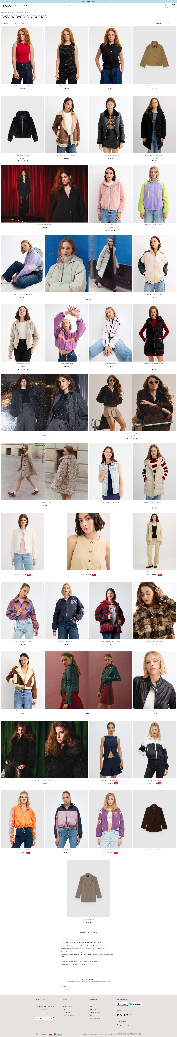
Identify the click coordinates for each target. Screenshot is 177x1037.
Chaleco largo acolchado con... (154, 363)
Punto (85, 964)
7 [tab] (52, 97)
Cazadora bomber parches (110, 850)
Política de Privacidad (88, 1034)
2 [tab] (4, 97)
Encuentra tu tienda (45, 1018)
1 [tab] (3, 97)
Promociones (66, 1012)
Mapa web (138, 1034)
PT (125, 1025)
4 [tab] (49, 97)
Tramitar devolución (68, 1015)
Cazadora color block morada (23, 294)
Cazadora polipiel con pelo (110, 155)
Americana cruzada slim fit (154, 850)
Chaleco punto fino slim (22, 86)
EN (128, 1025)
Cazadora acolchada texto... (154, 224)
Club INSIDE (93, 1006)
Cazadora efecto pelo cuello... (44, 780)
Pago (64, 1009)
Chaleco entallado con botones (110, 780)
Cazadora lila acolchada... (67, 641)
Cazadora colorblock (66, 850)
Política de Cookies (98, 1034)
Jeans (76, 964)
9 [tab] (54, 305)
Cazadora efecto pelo (23, 155)
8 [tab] (9, 236)
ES (121, 1025)
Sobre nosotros (94, 1009)
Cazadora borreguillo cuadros (154, 641)
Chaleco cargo (110, 86)
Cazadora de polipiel (110, 363)
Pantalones (66, 964)
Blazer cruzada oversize (44, 224)
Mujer (17, 6)
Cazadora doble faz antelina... (66, 155)
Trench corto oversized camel (154, 86)
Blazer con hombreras (154, 572)
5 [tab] (6, 97)
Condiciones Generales (123, 1034)
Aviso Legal (132, 1034)
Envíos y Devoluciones (69, 1006)
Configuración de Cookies (110, 1034)
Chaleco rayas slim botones (66, 86)
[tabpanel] (23, 55)
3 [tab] (5, 97)
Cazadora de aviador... (23, 711)
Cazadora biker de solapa (88, 711)
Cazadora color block (66, 363)
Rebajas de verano (95, 1018)
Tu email (64, 986)
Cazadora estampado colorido (22, 641)
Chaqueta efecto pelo (45, 502)
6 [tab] (7, 97)
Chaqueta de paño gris (45, 433)
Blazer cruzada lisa (88, 919)
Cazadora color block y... (154, 294)
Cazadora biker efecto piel (154, 711)
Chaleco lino (88, 572)
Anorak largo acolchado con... (154, 155)
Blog (91, 1015)
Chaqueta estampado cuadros (110, 641)
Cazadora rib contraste (23, 572)
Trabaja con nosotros (95, 1012)
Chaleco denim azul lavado (110, 502)
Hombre (26, 6)
